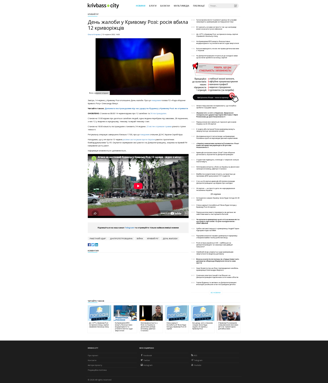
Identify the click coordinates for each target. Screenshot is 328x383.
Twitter (146, 360)
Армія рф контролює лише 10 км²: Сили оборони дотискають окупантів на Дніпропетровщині (215, 153)
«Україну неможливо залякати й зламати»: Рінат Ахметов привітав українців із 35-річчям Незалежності (217, 145)
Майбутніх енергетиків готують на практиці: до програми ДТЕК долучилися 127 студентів (215, 175)
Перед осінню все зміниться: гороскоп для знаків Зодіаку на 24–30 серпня (216, 123)
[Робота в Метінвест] (215, 82)
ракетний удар (98, 238)
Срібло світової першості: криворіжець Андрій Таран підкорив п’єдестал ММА (217, 229)
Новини (140, 5)
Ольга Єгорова (94, 34)
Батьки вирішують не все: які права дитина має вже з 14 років (217, 49)
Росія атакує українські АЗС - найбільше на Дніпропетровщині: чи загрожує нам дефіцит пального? (214, 245)
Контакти (92, 360)
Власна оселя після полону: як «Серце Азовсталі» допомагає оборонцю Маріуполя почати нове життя (217, 261)
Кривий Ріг (93, 14)
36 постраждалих (158, 113)
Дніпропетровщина (121, 238)
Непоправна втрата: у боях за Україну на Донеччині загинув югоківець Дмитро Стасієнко (217, 168)
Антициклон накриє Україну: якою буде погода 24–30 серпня (217, 199)
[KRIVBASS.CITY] (103, 5)
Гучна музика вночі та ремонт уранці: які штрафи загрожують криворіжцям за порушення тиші (216, 21)
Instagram (147, 365)
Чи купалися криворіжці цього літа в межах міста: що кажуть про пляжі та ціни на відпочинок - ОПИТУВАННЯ (218, 221)
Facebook (147, 355)
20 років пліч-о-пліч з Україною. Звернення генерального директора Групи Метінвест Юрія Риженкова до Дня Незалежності (217, 115)
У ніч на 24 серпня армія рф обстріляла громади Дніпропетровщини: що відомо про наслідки (215, 182)
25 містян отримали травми (159, 126)
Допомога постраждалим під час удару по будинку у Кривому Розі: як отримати (146, 108)
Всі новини (216, 293)
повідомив (156, 100)
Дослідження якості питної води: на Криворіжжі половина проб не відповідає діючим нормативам (217, 137)
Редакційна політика (97, 370)
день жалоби (170, 238)
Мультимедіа (181, 5)
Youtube (197, 365)
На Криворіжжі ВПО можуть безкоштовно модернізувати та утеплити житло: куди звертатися (217, 42)
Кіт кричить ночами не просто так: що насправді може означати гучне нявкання (216, 28)
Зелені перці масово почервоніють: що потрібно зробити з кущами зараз (216, 107)
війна (140, 238)
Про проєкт (93, 355)
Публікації (199, 5)
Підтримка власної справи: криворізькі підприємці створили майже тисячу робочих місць (216, 237)
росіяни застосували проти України (139, 139)
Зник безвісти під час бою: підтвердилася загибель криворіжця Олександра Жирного (217, 269)
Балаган (165, 5)
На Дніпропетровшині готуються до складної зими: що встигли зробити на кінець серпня (217, 57)
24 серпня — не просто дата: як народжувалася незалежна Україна (215, 189)
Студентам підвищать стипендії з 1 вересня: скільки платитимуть (217, 161)
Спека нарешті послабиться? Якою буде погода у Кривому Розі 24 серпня (216, 206)
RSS (195, 355)
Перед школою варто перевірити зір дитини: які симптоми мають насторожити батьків (216, 213)
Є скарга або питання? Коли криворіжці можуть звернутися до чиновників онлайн (215, 130)
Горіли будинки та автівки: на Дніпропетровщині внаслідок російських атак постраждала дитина (216, 283)
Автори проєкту (95, 365)
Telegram (129, 227)
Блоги (152, 5)
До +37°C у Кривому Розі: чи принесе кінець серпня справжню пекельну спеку (217, 35)
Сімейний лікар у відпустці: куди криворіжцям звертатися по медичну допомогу (214, 253)
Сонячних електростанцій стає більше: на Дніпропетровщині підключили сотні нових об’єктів (217, 276)
